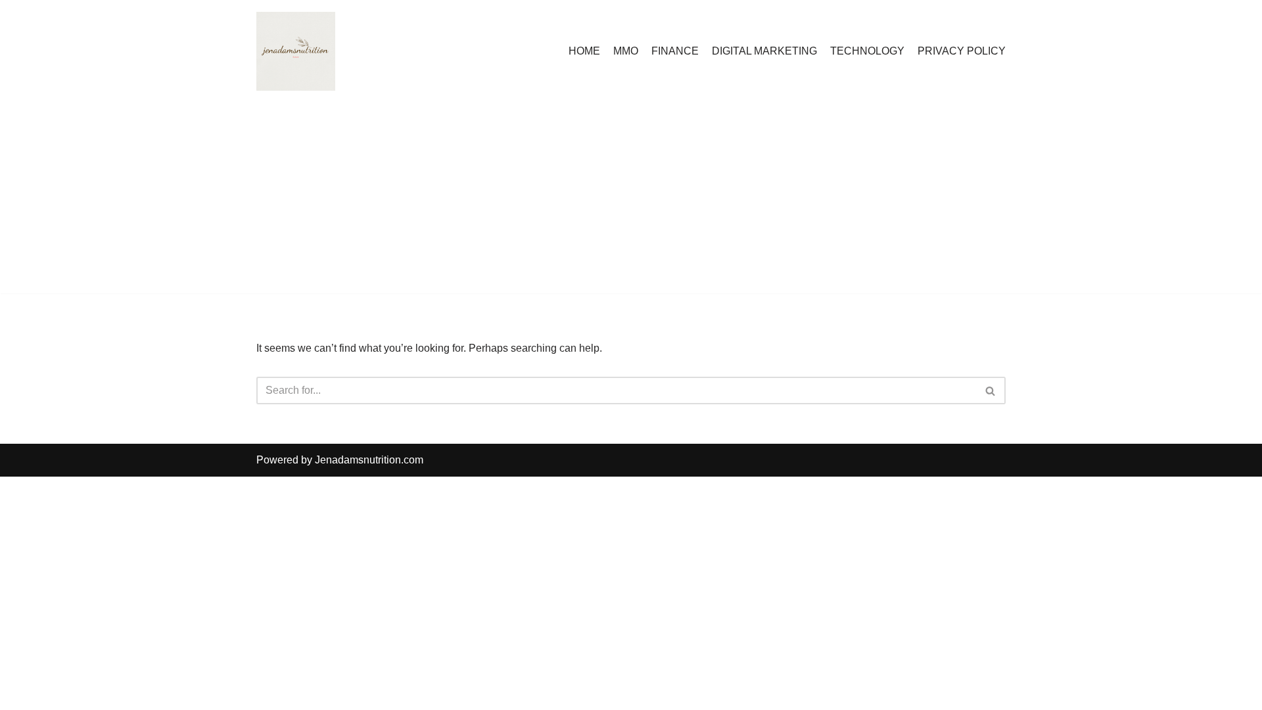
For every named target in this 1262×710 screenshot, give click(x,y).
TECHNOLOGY (867, 51)
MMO (625, 51)
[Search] (991, 390)
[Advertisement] (631, 201)
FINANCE (675, 51)
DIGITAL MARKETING (764, 51)
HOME (584, 51)
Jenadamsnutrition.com (369, 459)
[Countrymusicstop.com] (295, 51)
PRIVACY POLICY (962, 51)
